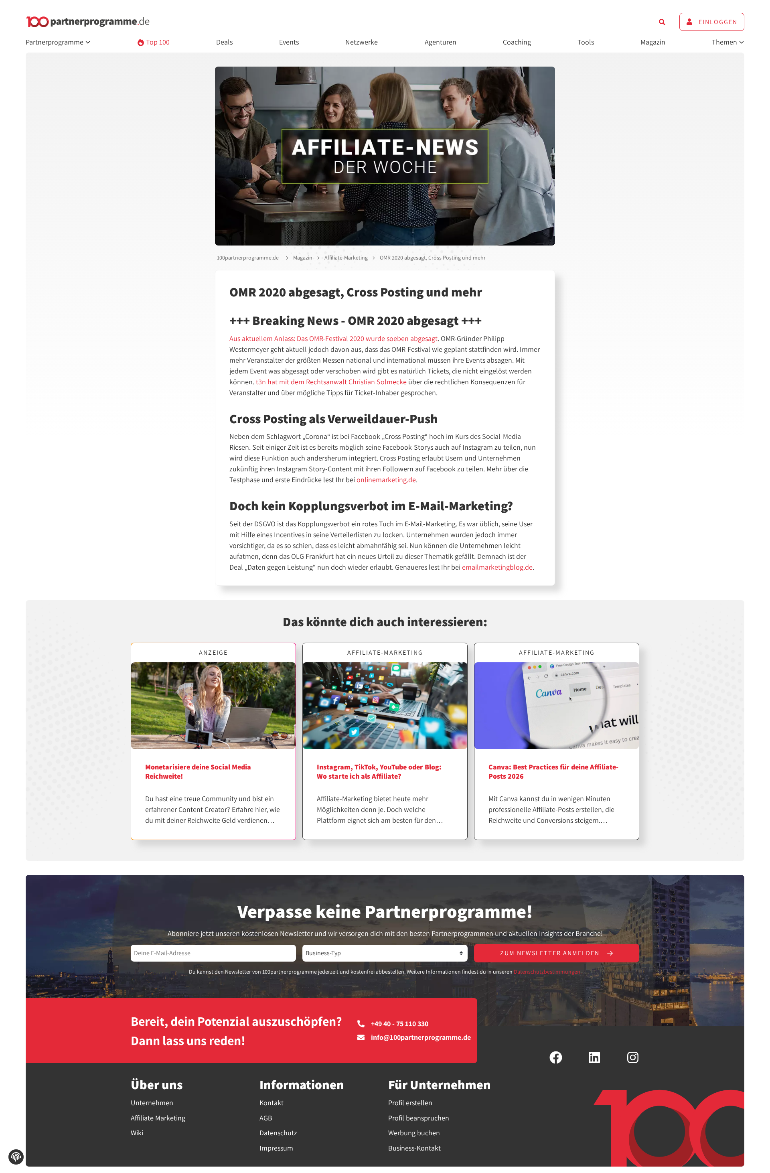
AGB (265, 1117)
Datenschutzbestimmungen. (548, 971)
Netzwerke (361, 42)
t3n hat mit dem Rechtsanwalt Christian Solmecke (331, 381)
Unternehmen (152, 1102)
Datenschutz (278, 1132)
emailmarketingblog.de (497, 567)
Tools (586, 42)
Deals (224, 42)
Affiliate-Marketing (346, 257)
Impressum (276, 1148)
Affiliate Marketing (158, 1117)
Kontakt (271, 1102)
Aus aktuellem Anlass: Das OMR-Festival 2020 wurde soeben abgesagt (333, 338)
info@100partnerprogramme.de (421, 1037)
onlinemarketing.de (386, 479)
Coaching (517, 42)
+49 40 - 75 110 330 (399, 1023)
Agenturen (440, 42)
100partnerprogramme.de (248, 257)
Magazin (652, 42)
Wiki (137, 1132)
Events (289, 42)
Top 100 (157, 42)
